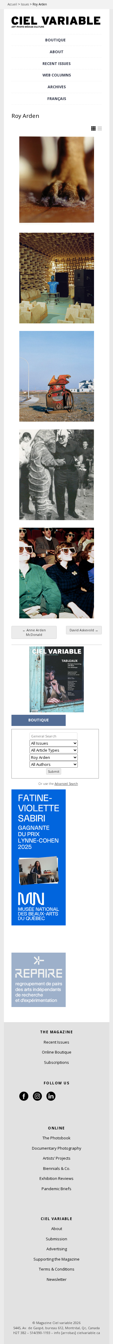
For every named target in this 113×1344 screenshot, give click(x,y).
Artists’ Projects (57, 1158)
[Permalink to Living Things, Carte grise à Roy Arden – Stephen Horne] (56, 179)
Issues (25, 4)
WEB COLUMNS (56, 75)
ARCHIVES (57, 86)
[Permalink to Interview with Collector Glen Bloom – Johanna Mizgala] (56, 278)
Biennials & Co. (56, 1168)
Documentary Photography (56, 1148)
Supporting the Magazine (56, 1259)
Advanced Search (66, 784)
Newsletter (57, 1279)
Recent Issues (56, 1042)
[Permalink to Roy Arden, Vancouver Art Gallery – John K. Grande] (56, 376)
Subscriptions (56, 1062)
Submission (56, 1239)
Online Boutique (56, 1052)
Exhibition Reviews (56, 1178)
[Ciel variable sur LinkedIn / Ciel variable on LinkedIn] (50, 1099)
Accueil (12, 4)
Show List (100, 128)
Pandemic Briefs (56, 1188)
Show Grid (93, 128)
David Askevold (84, 630)
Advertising (56, 1249)
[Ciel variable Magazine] (56, 28)
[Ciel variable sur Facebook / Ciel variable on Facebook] (23, 1099)
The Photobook (56, 1138)
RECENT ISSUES (56, 63)
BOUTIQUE (55, 40)
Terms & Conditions (56, 1269)
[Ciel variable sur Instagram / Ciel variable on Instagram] (37, 1099)
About (57, 51)
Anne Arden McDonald (34, 632)
